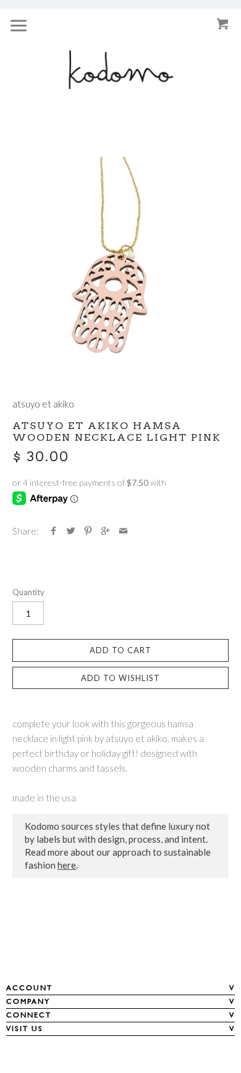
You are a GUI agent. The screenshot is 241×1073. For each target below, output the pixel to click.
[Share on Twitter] (71, 530)
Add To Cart (120, 650)
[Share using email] (123, 530)
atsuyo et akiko (43, 403)
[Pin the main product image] (88, 530)
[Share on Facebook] (53, 530)
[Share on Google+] (105, 530)
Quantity (28, 592)
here (66, 865)
